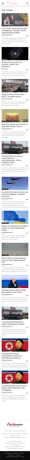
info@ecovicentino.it (18, 448)
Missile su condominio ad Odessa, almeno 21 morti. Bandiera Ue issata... (15, 228)
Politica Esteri (5, 25)
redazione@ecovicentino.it (18, 446)
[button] (27, 3)
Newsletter (15, 453)
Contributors (11, 455)
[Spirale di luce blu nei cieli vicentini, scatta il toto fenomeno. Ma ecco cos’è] (15, 53)
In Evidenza (4, 59)
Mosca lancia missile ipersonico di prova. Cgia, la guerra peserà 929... (14, 260)
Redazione (21, 453)
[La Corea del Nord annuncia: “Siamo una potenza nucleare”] (15, 313)
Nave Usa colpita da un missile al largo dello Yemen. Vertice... (14, 125)
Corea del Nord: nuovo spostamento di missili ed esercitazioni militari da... (12, 356)
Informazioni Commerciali (12, 456)
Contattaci (18, 455)
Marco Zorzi (5, 68)
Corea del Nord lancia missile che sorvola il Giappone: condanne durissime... (15, 194)
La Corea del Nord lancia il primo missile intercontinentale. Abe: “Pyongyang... (14, 388)
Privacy (22, 456)
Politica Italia (5, 91)
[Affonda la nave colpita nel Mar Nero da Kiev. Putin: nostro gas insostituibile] (15, 281)
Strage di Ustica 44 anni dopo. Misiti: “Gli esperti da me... (13, 95)
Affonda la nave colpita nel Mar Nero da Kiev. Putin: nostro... (14, 291)
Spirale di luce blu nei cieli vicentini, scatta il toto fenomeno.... (12, 64)
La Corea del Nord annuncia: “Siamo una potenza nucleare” (13, 323)
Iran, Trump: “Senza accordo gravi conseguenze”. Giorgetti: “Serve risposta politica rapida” (14, 30)
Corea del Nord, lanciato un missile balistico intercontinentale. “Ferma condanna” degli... (12, 159)
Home (3, 7)
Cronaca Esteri (5, 223)
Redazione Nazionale (7, 34)
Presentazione (7, 453)
